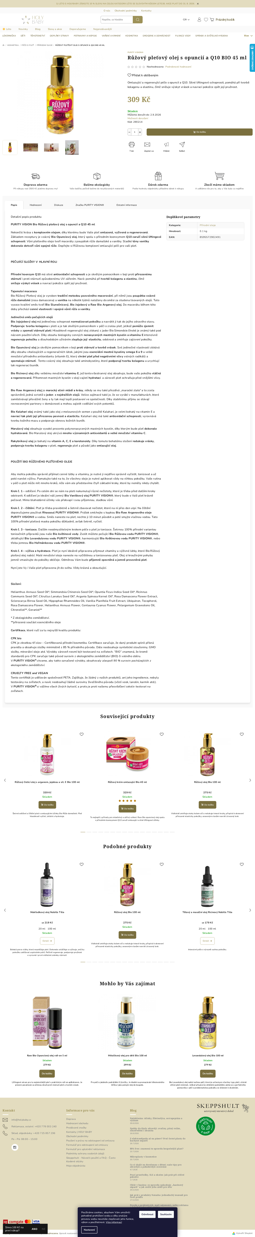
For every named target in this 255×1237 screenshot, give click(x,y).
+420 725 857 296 (44, 1133)
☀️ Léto (6, 29)
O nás (107, 10)
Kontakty (146, 10)
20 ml (42, 928)
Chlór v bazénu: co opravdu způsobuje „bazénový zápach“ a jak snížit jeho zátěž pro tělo (156, 1186)
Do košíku (201, 132)
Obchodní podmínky (126, 10)
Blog (37, 29)
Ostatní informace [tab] (126, 205)
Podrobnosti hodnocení (178, 66)
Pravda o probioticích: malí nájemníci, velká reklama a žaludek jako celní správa (159, 1206)
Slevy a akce (55, 29)
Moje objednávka (75, 1165)
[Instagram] (14, 1147)
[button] (47, 1073)
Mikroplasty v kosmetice (143, 1157)
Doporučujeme (78, 29)
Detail (46, 940)
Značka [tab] (90, 205)
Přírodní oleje (208, 225)
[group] (47, 1043)
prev (5, 780)
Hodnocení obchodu (77, 1123)
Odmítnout (147, 1214)
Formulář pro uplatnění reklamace (85, 1149)
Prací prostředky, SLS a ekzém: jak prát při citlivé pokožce (157, 1176)
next (250, 780)
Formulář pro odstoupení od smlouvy (87, 1145)
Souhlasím (166, 1214)
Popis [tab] (14, 205)
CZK (185, 19)
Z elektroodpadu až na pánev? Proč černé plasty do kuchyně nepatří (157, 1140)
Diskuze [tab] (58, 205)
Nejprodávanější (102, 29)
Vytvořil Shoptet (244, 1233)
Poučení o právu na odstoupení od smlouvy (90, 1140)
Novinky (23, 29)
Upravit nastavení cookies (72, 1233)
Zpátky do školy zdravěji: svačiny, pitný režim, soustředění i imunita (155, 1129)
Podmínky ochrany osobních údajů (85, 1153)
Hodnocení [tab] (36, 205)
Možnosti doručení (138, 118)
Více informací (114, 1222)
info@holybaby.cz (21, 1119)
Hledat (138, 19)
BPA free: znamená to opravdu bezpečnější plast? (157, 1149)
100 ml (52, 928)
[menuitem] (9, 35)
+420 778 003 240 (46, 1126)
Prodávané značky (76, 1127)
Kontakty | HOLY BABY (79, 1132)
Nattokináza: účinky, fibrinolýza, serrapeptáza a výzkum (156, 1119)
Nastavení (89, 1229)
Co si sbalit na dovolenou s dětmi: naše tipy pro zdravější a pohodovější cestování (156, 1166)
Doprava (71, 1119)
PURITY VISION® (136, 52)
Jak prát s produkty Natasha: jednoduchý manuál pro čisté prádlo (159, 1196)
